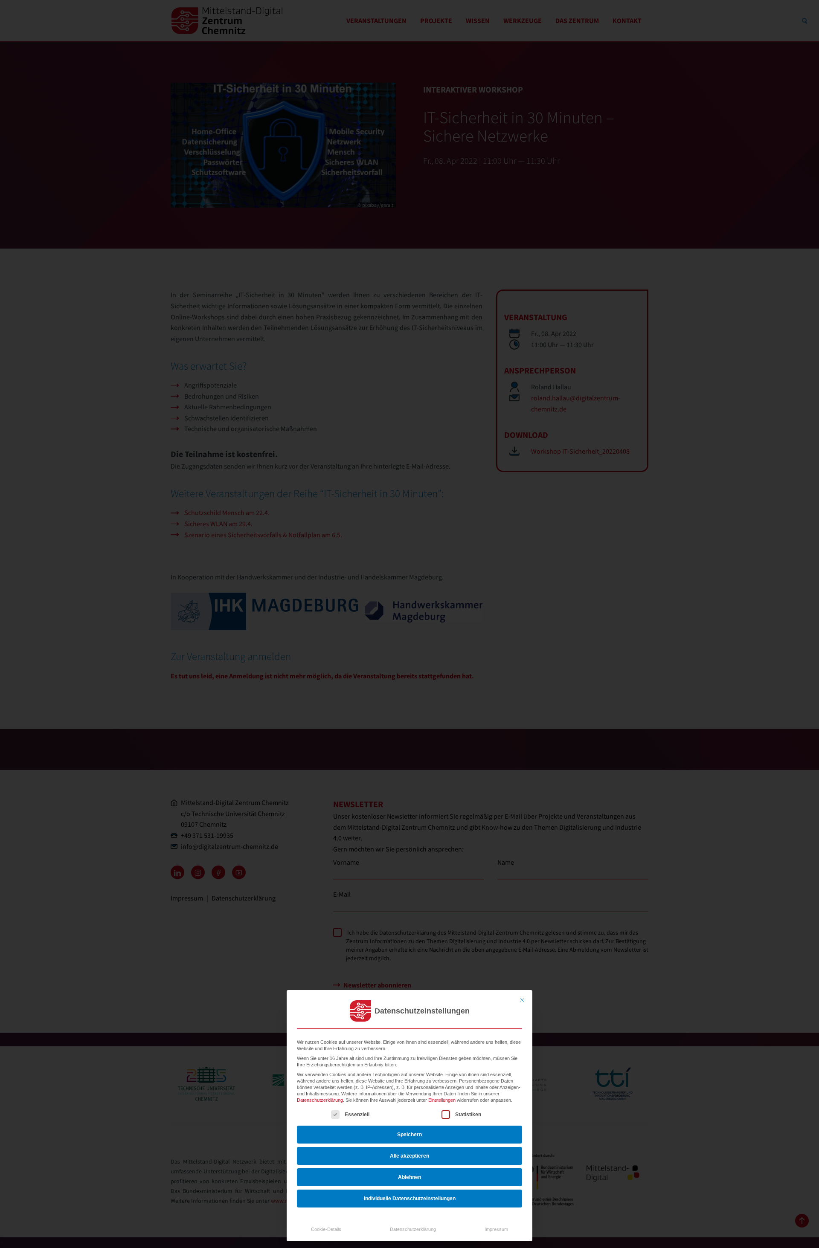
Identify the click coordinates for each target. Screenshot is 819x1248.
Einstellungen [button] (442, 1100)
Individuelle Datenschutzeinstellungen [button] (410, 1199)
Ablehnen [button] (409, 1177)
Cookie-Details (326, 1229)
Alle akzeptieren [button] (409, 1156)
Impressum (496, 1229)
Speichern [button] (409, 1135)
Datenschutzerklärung (320, 1100)
